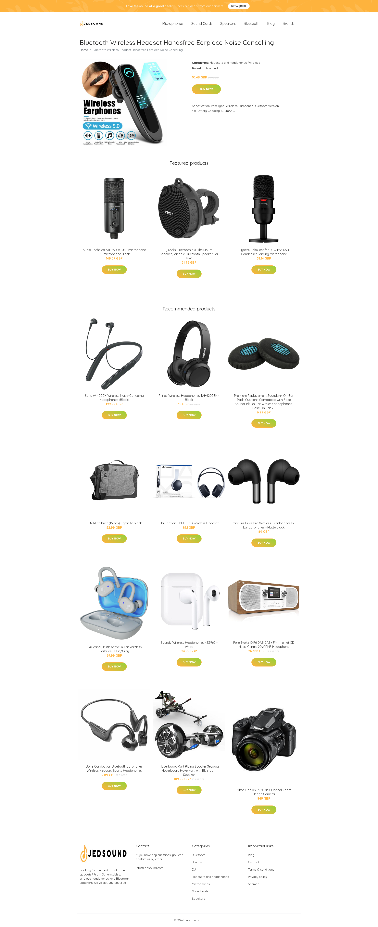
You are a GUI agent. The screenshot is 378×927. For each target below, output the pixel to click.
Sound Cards (201, 23)
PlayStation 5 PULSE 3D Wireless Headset (189, 523)
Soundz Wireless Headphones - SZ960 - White (189, 645)
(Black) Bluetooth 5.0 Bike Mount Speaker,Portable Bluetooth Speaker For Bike (189, 254)
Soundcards (200, 891)
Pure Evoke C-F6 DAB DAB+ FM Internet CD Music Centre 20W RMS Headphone (263, 645)
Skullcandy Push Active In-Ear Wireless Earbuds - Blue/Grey (114, 649)
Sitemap (253, 884)
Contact (253, 862)
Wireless (254, 62)
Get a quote (238, 6)
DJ (194, 869)
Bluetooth (251, 23)
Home (84, 50)
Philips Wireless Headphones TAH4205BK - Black (189, 398)
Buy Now (206, 89)
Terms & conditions (261, 869)
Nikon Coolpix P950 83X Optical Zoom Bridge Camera (263, 792)
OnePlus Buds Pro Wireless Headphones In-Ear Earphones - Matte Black (264, 525)
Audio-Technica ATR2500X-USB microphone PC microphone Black (114, 252)
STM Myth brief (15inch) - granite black (114, 523)
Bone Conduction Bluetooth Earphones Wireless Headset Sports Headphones (114, 768)
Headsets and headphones (228, 62)
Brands (288, 23)
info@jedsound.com (149, 868)
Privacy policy (257, 877)
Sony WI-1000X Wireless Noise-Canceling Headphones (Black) (114, 398)
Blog (271, 23)
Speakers (228, 23)
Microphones (172, 23)
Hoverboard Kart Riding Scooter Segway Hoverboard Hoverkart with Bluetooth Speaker (189, 770)
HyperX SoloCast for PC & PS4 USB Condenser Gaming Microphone (264, 252)
